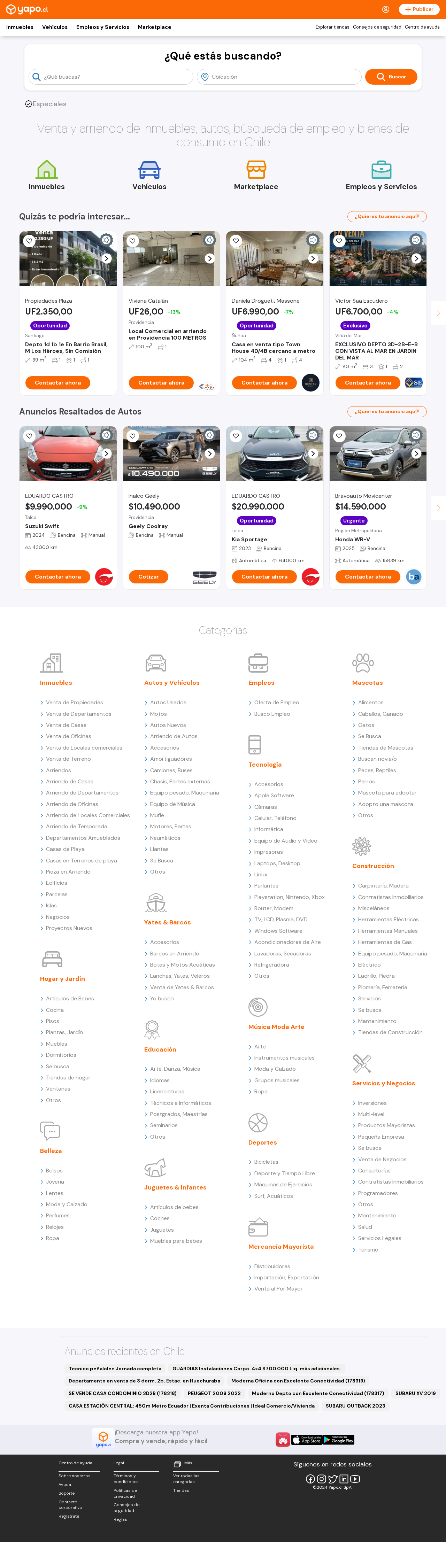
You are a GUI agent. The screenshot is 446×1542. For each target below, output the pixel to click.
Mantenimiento (377, 1021)
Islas (51, 905)
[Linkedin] (343, 1479)
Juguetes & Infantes (175, 1187)
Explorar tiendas (332, 27)
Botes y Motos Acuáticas (182, 964)
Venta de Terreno (68, 758)
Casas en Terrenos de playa (81, 860)
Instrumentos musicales (284, 1057)
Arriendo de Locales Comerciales (88, 815)
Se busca (57, 1066)
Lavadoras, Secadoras (282, 953)
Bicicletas (266, 1161)
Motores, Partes (170, 826)
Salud (365, 1227)
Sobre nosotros (75, 1476)
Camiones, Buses (171, 770)
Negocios (58, 917)
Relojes (55, 1227)
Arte (260, 1046)
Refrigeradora (271, 964)
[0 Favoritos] (236, 241)
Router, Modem (273, 908)
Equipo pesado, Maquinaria (184, 792)
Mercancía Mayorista (281, 1246)
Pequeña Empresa (381, 1136)
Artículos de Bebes (70, 998)
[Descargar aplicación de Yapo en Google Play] (338, 1440)
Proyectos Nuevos (69, 928)
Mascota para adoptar (387, 792)
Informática (268, 829)
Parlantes (266, 885)
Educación (160, 1049)
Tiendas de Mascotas (385, 747)
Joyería (55, 1181)
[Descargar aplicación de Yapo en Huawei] (283, 1440)
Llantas (159, 849)
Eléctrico (369, 964)
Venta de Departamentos (79, 714)
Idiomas (160, 1080)
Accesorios (164, 747)
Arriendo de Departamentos (82, 792)
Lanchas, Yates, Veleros (180, 975)
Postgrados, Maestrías (179, 1114)
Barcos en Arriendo (174, 953)
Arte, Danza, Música (175, 1068)
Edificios (56, 882)
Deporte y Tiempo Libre (284, 1173)
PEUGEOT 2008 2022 (214, 1393)
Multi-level (371, 1114)
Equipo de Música (172, 804)
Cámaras (265, 807)
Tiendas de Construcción (390, 1032)
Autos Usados (168, 702)
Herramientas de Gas (385, 942)
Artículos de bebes (174, 1207)
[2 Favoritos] (132, 241)
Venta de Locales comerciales (84, 747)
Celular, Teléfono (275, 818)
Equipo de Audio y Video (285, 840)
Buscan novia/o (377, 758)
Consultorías (374, 1170)
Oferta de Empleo (276, 702)
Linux (260, 874)
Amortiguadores (171, 758)
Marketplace (154, 27)
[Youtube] (355, 1479)
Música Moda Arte (276, 1027)
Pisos (52, 1021)
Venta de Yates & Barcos (182, 987)
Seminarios (164, 1125)
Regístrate (69, 1516)
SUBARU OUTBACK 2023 (355, 1406)
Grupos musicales (277, 1080)
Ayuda (65, 1484)
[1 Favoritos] (339, 241)
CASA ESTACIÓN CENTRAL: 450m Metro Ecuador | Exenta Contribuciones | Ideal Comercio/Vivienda (192, 1406)
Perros (366, 781)
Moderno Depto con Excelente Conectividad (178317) (318, 1393)
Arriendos (58, 770)
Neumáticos (165, 838)
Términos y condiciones (126, 1479)
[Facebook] (310, 1479)
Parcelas (57, 894)
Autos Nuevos (168, 725)
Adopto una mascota (385, 804)
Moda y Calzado (66, 1204)
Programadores (378, 1193)
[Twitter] (332, 1479)
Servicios (369, 998)
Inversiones (372, 1103)
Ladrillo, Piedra (376, 975)
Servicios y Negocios (383, 1083)
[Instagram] (321, 1479)
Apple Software (274, 795)
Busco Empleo (272, 714)
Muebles (56, 1043)
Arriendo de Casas (69, 781)
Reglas (120, 1519)
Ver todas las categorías (186, 1479)
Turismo (368, 1249)
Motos (158, 714)
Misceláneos (374, 908)
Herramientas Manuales (388, 931)
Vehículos (55, 27)
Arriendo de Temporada (76, 826)
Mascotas (367, 683)
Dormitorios (61, 1055)
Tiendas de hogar (68, 1077)
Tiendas (181, 1490)
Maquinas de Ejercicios (283, 1184)
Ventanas (58, 1088)
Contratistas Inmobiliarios (391, 897)
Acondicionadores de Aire (287, 942)
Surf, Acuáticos (273, 1196)
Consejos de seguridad (377, 27)
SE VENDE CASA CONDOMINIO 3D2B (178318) (123, 1393)
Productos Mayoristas (386, 1125)
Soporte (67, 1493)
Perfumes (58, 1215)
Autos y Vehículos (172, 683)
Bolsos (54, 1170)
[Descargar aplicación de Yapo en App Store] (307, 1440)
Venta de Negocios (382, 1159)
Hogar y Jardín (62, 979)
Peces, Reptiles (377, 770)
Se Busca (161, 860)
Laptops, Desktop (277, 863)
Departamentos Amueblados (83, 838)
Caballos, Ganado (380, 714)
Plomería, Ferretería (382, 987)
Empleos (261, 683)
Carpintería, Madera (383, 885)
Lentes (54, 1193)
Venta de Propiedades (74, 702)
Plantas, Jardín (64, 1032)
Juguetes (162, 1229)
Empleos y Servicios (102, 27)
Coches (160, 1218)
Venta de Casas (66, 725)
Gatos (366, 725)
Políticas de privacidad (125, 1493)
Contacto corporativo (70, 1505)
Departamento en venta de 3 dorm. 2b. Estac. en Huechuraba (144, 1381)
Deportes (262, 1142)
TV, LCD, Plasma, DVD (281, 919)
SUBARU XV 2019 (415, 1393)
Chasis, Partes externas (180, 781)
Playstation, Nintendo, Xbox (289, 897)
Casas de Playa (65, 849)
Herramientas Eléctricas (388, 919)
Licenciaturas (167, 1091)
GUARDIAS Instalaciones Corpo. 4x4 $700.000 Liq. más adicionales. (256, 1368)
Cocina (55, 1010)
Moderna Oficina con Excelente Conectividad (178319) (298, 1381)
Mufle (157, 815)
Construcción (373, 866)
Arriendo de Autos (174, 736)
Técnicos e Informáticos (180, 1103)
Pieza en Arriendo (68, 871)
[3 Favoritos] (29, 241)
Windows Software (278, 931)
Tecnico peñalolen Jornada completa (115, 1368)
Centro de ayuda (422, 27)
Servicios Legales (379, 1238)
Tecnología (265, 764)
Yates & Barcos (167, 922)
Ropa (52, 1238)
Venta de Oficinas (68, 736)
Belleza (51, 1151)
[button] (106, 259)
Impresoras (268, 851)
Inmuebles (19, 27)
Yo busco (162, 998)
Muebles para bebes (176, 1241)
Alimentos (371, 702)
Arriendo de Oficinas (72, 804)
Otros (53, 1100)
